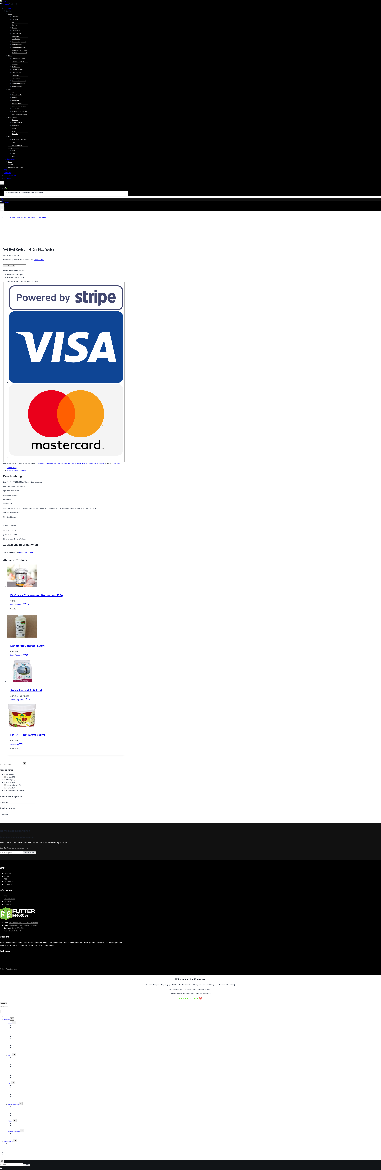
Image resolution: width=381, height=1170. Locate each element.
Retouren (7, 902)
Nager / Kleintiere (13, 1104)
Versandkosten (9, 899)
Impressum (8, 884)
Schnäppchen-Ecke (15, 791)
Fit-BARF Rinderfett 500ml (27, 734)
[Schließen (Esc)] (7, 1006)
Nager (14, 1138)
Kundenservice (8, 1141)
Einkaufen (7, 1019)
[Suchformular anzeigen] (2, 183)
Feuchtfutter (16, 1027)
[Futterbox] (4, 4)
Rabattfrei (10, 774)
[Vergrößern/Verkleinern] (1, 1006)
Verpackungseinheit (11, 260)
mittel (31, 552)
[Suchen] (24, 763)
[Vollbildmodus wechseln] (3, 1006)
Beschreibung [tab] (12, 468)
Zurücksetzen (39, 260)
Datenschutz (8, 882)
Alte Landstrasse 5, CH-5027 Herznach (23, 923)
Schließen (4, 1003)
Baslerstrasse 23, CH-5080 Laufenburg (23, 925)
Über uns (7, 874)
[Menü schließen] (0, 1011)
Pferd (9, 1083)
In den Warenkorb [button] (16, 604)
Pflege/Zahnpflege (17, 1080)
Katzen (84, 463)
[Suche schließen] (2, 1161)
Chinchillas (15, 1118)
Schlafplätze (93, 463)
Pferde (10, 782)
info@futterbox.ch (14, 931)
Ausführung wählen (17, 700)
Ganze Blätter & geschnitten (20, 1123)
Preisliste (7, 904)
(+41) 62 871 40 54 (17, 928)
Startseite (7, 1016)
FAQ (5, 896)
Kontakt (7, 876)
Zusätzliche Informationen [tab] (16, 470)
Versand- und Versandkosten (17, 1148)
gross (21, 552)
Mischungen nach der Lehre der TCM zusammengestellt (29, 1052)
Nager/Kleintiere (13, 785)
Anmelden (7, 1157)
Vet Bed (101, 463)
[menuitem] (7, 8)
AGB (5, 879)
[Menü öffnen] (2, 209)
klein (26, 552)
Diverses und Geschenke (46, 463)
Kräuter (10, 788)
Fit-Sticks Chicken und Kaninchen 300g (36, 595)
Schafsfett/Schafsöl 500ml (27, 645)
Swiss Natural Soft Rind (26, 690)
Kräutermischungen (18, 1128)
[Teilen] (5, 1006)
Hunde (78, 463)
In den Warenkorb (9, 266)
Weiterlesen (14, 744)
